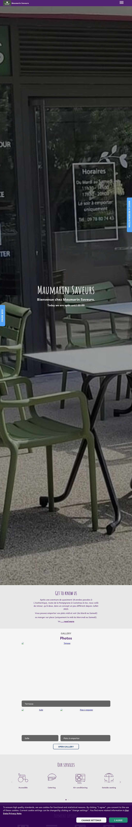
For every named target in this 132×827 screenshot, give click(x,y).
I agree (118, 820)
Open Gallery (66, 746)
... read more (67, 621)
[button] (120, 782)
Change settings (91, 820)
